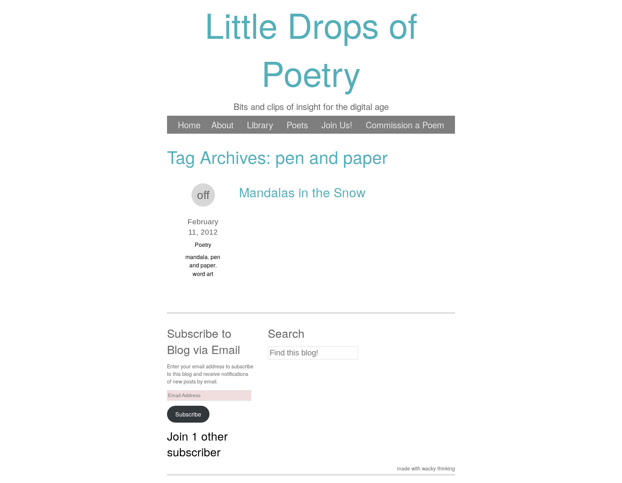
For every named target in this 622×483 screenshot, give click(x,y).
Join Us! (336, 124)
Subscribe (188, 414)
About (222, 124)
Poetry (203, 244)
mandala (196, 257)
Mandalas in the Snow (302, 192)
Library (260, 124)
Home (189, 124)
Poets (297, 124)
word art (203, 274)
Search (286, 333)
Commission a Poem (405, 124)
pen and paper (205, 261)
